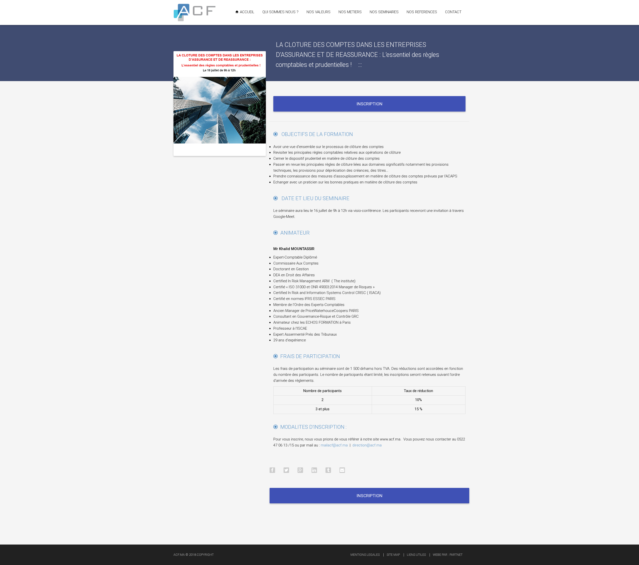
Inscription (369, 103)
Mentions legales (365, 555)
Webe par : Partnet (448, 555)
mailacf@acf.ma (334, 445)
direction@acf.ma (367, 445)
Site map (393, 555)
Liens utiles (416, 555)
